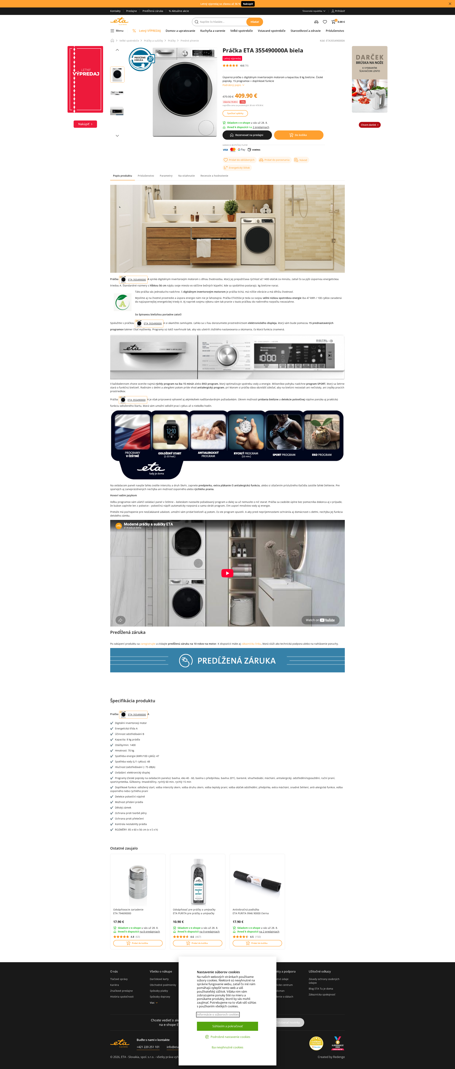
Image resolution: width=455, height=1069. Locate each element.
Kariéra (114, 985)
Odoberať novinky (288, 1022)
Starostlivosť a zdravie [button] (306, 31)
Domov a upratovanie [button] (180, 31)
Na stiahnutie (186, 175)
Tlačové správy (119, 979)
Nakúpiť (248, 4)
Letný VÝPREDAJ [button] (150, 31)
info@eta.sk (174, 1047)
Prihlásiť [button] (340, 11)
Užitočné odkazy (320, 971)
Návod (303, 160)
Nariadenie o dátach (281, 996)
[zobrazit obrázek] (117, 50)
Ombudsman (277, 990)
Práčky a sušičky (153, 40)
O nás (114, 971)
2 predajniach (261, 127)
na (150, 931)
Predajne (131, 11)
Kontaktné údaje (278, 979)
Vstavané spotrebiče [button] (271, 31)
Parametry (166, 175)
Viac (152, 1002)
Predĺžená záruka (153, 11)
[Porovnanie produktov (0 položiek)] (316, 22)
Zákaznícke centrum (281, 985)
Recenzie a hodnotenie (214, 175)
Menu (120, 30)
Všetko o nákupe (161, 971)
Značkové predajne (121, 990)
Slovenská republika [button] (312, 10)
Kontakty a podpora (282, 971)
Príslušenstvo (146, 175)
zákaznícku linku (251, 643)
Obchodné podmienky (163, 985)
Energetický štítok (239, 167)
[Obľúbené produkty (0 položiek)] (325, 22)
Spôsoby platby (159, 990)
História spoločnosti (122, 996)
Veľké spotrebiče (129, 40)
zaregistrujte (148, 643)
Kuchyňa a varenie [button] (212, 31)
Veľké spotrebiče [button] (241, 31)
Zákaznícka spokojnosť (322, 994)
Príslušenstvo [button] (335, 31)
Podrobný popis (232, 85)
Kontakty (115, 11)
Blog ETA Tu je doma (321, 988)
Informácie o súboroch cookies (218, 1014)
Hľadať (255, 21)
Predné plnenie (190, 40)
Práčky (172, 40)
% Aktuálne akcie (179, 11)
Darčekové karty (159, 979)
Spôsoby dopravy (160, 996)
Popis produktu (122, 175)
